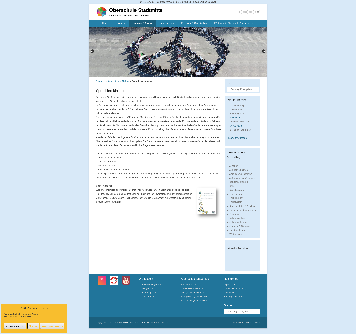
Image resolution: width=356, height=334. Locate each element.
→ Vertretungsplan (236, 113)
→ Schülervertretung (237, 222)
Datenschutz (230, 292)
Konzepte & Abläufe (143, 23)
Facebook (240, 12)
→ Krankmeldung (235, 106)
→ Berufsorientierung (237, 182)
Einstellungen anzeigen (52, 326)
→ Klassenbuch (234, 110)
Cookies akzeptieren (15, 326)
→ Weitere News (235, 234)
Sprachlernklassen (110, 91)
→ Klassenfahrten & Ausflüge (241, 206)
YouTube (245, 12)
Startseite (100, 81)
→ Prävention (233, 214)
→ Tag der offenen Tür (238, 230)
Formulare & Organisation (194, 23)
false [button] (92, 51)
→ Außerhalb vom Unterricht (241, 178)
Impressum (229, 284)
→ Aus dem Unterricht (237, 170)
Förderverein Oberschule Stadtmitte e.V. (234, 23)
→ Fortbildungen (235, 198)
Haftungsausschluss (234, 296)
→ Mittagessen (146, 288)
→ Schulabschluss (236, 218)
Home (105, 23)
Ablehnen (33, 326)
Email (257, 12)
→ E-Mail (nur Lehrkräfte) (239, 130)
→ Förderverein (234, 202)
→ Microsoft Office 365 (238, 122)
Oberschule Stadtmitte (136, 10)
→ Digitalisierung (235, 190)
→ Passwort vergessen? (151, 284)
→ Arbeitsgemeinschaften (239, 174)
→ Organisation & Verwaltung (241, 210)
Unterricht (120, 23)
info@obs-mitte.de (198, 300)
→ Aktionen (232, 166)
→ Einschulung (234, 194)
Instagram (251, 12)
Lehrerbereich (167, 23)
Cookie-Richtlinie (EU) (235, 288)
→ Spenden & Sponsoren (239, 226)
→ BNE (230, 186)
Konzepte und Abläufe (118, 81)
